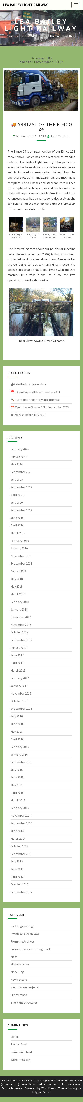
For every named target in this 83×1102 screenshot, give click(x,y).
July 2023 (17, 479)
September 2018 (21, 563)
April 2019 (17, 525)
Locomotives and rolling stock (31, 949)
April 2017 (17, 663)
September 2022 (21, 487)
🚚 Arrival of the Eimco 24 (41, 126)
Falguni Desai (41, 1092)
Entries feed (19, 1044)
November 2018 (21, 556)
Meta (14, 957)
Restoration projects (24, 987)
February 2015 (20, 808)
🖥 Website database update (28, 384)
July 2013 (17, 861)
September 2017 (21, 640)
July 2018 (17, 579)
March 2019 (18, 533)
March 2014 (18, 838)
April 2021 (17, 495)
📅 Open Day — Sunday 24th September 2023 (40, 407)
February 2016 (20, 747)
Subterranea (19, 995)
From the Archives (22, 941)
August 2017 (19, 648)
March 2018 (18, 594)
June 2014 (17, 831)
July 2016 (17, 716)
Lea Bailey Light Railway (25, 4)
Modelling (17, 972)
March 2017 (18, 670)
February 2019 (20, 541)
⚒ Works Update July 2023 (28, 415)
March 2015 (18, 800)
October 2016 (19, 701)
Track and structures (24, 1002)
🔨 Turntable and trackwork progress (35, 400)
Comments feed (21, 1052)
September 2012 (21, 892)
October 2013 (19, 846)
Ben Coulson (60, 136)
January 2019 (19, 548)
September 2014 (21, 823)
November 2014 (21, 815)
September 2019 (21, 510)
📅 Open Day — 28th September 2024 (35, 392)
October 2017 (19, 632)
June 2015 (17, 777)
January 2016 (19, 754)
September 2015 (21, 762)
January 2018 (19, 609)
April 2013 (17, 877)
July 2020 (17, 502)
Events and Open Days (25, 934)
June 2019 (17, 518)
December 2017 (21, 617)
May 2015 (17, 785)
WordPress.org (20, 1060)
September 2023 (21, 472)
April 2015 (17, 793)
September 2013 (21, 854)
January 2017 (19, 686)
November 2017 (21, 625)
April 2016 (17, 739)
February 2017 (20, 678)
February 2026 (20, 449)
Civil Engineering (22, 926)
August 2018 (19, 571)
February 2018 (20, 602)
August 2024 (19, 457)
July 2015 (17, 770)
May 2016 (17, 731)
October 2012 (19, 884)
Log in (15, 1037)
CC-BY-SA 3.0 (26, 1080)
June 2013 (17, 869)
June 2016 (17, 724)
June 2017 (17, 655)
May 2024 (17, 464)
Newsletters (19, 979)
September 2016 (21, 708)
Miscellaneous (20, 964)
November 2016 (21, 693)
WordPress (48, 1088)
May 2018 (17, 586)
